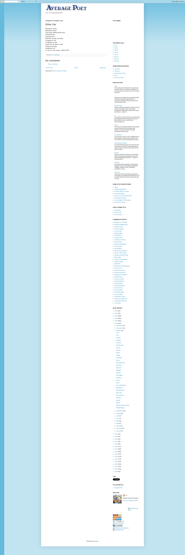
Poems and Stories (119, 272)
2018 (116, 439)
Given (117, 383)
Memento (119, 365)
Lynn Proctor (118, 231)
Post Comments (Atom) (60, 71)
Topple (118, 355)
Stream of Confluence (120, 250)
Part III (116, 50)
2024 (116, 316)
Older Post (103, 68)
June (117, 418)
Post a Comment (53, 64)
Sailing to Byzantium (120, 189)
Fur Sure (118, 343)
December (119, 325)
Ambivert (117, 162)
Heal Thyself (119, 395)
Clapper (118, 340)
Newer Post (49, 68)
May (117, 421)
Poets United (118, 246)
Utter (115, 86)
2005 (116, 471)
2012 (116, 454)
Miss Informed (120, 390)
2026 (116, 311)
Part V (116, 54)
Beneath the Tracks (120, 73)
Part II (116, 48)
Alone (116, 187)
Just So (118, 348)
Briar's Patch (118, 105)
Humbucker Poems (120, 240)
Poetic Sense (118, 242)
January (118, 431)
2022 (116, 321)
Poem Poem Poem (119, 270)
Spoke (118, 352)
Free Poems (118, 268)
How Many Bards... (119, 193)
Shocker (118, 397)
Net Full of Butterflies (120, 244)
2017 (116, 441)
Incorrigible (119, 375)
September (119, 411)
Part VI (116, 57)
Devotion (117, 69)
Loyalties (118, 377)
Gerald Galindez (119, 281)
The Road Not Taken (120, 198)
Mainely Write (118, 233)
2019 (116, 436)
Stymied (118, 373)
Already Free (120, 345)
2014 (116, 449)
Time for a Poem (119, 279)
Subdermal (119, 388)
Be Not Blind (118, 248)
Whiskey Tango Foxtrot (122, 405)
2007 (116, 466)
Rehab (116, 153)
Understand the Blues (120, 143)
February (119, 428)
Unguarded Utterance (120, 301)
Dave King (117, 210)
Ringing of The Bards (120, 274)
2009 (116, 461)
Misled (118, 403)
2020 (116, 434)
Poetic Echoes (118, 277)
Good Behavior (120, 363)
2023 (116, 318)
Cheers (118, 350)
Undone (118, 337)
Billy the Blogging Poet (121, 224)
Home (76, 68)
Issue (116, 75)
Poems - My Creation (120, 253)
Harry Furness (118, 288)
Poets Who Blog (119, 292)
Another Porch (118, 227)
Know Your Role (119, 77)
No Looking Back (121, 385)
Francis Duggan (119, 229)
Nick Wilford (117, 235)
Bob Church (117, 212)
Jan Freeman (118, 214)
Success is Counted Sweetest (123, 196)
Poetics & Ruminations (121, 259)
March (118, 426)
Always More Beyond (120, 298)
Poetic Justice (118, 290)
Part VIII (116, 61)
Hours (118, 380)
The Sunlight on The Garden (122, 200)
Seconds (117, 71)
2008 (116, 464)
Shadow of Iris (118, 237)
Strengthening (120, 408)
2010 (116, 459)
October (118, 330)
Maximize (119, 368)
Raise (117, 360)
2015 (116, 446)
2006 (116, 469)
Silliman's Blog (118, 261)
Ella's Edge (117, 257)
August (118, 413)
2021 (116, 323)
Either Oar (119, 393)
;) (114, 96)
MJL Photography (119, 285)
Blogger (96, 541)
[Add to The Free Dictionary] (118, 526)
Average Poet (118, 487)
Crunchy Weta (118, 294)
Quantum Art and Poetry (121, 255)
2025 (116, 313)
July (117, 416)
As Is (117, 335)
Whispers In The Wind (120, 222)
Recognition (118, 135)
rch (126, 495)
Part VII (116, 59)
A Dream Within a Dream (121, 191)
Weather (118, 370)
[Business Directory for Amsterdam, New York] (117, 515)
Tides (116, 125)
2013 (116, 451)
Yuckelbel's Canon (119, 296)
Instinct (118, 400)
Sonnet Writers (118, 283)
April (117, 423)
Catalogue (119, 357)
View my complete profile (130, 500)
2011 (116, 456)
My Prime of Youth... (120, 202)
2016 (116, 444)
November (119, 328)
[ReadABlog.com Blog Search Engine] (117, 517)
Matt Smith (117, 264)
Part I (115, 46)
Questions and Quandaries (122, 266)
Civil (117, 332)
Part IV (116, 52)
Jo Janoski (117, 303)
